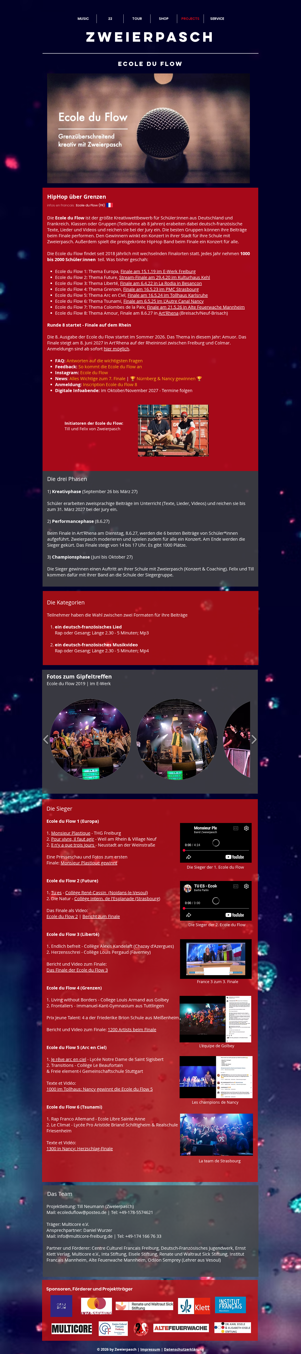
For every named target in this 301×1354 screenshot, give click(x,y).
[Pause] (186, 973)
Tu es (56, 893)
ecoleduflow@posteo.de (81, 1212)
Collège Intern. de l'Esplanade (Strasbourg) (117, 898)
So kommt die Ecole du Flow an (110, 367)
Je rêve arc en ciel (68, 1059)
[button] (90, 739)
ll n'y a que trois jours (73, 845)
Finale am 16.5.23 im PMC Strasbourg (161, 289)
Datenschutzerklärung (184, 1349)
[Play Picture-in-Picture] (238, 973)
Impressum (150, 1349)
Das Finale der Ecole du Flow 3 (77, 970)
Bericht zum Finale (101, 916)
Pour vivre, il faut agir (72, 839)
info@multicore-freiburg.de (85, 1236)
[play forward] (254, 739)
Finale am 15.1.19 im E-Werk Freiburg (158, 271)
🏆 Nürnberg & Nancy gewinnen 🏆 (166, 379)
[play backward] (46, 739)
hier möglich (116, 349)
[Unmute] (193, 973)
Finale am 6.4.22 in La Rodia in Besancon (161, 283)
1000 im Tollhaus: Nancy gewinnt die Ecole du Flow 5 (99, 1089)
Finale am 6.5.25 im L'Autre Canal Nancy (163, 301)
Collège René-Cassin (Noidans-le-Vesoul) (106, 893)
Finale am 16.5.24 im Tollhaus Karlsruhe (168, 295)
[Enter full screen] (246, 973)
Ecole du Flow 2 (62, 916)
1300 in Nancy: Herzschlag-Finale (79, 1149)
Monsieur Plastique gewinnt (89, 863)
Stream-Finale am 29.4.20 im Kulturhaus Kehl (164, 277)
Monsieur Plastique (70, 833)
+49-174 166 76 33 (143, 1236)
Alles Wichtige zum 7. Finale (97, 379)
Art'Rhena (168, 313)
